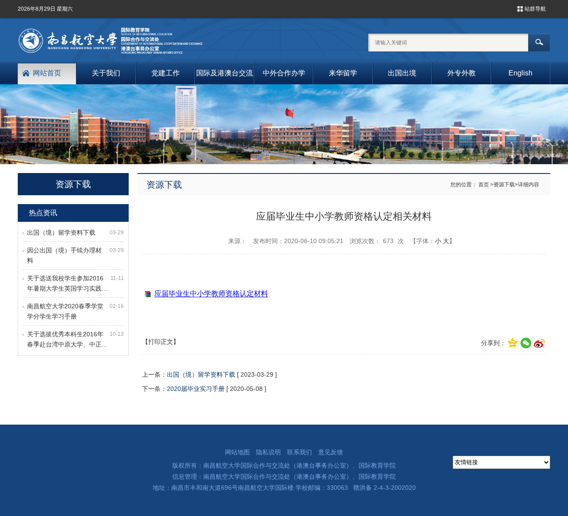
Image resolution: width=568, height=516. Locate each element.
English (520, 73)
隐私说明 (268, 452)
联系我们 (299, 452)
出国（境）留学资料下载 (61, 232)
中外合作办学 (284, 73)
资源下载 (504, 184)
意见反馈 (330, 452)
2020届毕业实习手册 (196, 388)
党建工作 (165, 73)
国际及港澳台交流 (224, 73)
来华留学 (343, 73)
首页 (483, 184)
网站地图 (237, 452)
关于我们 (106, 73)
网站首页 (47, 73)
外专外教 (461, 73)
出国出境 (402, 73)
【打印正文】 (160, 341)
